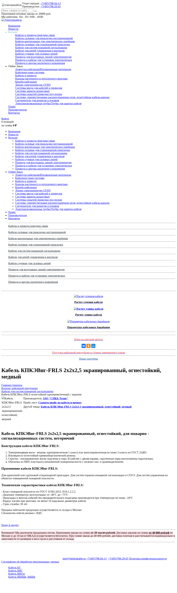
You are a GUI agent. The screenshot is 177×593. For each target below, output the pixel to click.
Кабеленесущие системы (29, 72)
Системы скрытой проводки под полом (38, 94)
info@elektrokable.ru (74, 558)
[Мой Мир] (93, 346)
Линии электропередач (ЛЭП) (33, 84)
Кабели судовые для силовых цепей (36, 53)
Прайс (12, 106)
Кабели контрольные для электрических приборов (45, 41)
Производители (17, 109)
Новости (13, 28)
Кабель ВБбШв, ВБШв (21, 576)
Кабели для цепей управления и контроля (39, 50)
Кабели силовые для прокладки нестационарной (44, 38)
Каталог (13, 137)
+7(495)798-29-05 (50, 6)
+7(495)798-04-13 (50, 3)
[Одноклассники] (88, 346)
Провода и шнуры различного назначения (40, 63)
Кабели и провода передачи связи (35, 35)
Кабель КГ (14, 567)
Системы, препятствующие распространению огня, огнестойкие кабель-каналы (62, 97)
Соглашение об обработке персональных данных (30, 561)
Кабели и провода (25, 75)
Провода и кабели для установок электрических (43, 60)
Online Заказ (15, 171)
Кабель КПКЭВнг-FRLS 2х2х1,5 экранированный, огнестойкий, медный (86, 406)
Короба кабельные (26, 81)
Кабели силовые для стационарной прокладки (42, 44)
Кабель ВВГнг (16, 573)
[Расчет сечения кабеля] (88, 295)
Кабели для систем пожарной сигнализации (41, 47)
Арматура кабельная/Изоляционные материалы (43, 69)
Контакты (14, 112)
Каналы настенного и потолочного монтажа (41, 78)
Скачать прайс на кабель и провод (59, 402)
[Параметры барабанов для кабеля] (88, 320)
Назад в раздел (10, 525)
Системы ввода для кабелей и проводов (38, 87)
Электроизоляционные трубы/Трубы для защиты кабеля (48, 103)
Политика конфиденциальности (148, 558)
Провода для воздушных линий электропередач (43, 56)
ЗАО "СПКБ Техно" (55, 398)
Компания (14, 25)
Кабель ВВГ (15, 570)
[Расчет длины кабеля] (88, 308)
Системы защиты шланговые (32, 91)
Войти (5, 118)
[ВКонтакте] (84, 346)
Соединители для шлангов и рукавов (37, 100)
